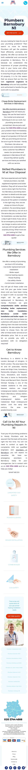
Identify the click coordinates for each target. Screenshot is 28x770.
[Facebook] (6, 767)
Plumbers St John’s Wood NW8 (14, 667)
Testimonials (14, 759)
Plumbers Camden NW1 (14, 653)
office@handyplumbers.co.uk (16, 732)
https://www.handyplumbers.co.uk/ (15, 734)
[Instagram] (14, 767)
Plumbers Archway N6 (14, 690)
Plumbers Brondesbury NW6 (14, 658)
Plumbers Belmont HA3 (14, 672)
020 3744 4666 (15, 128)
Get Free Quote (12, 32)
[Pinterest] (23, 767)
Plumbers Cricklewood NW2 (14, 663)
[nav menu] (2, 3)
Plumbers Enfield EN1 (14, 681)
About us (14, 751)
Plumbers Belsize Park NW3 (14, 686)
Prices (14, 754)
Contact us (14, 761)
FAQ (14, 764)
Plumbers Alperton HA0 (14, 677)
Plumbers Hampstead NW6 (14, 649)
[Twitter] (10, 767)
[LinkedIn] (19, 767)
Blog (14, 756)
